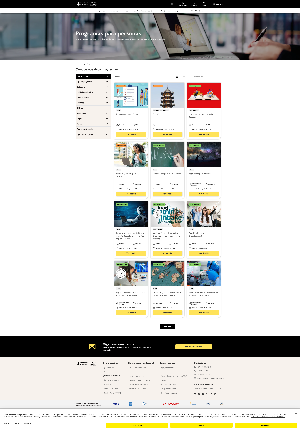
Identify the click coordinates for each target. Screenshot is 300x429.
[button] (93, 81)
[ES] (218, 4)
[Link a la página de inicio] (81, 64)
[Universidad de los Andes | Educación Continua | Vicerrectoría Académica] (86, 365)
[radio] (177, 76)
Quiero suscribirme (193, 346)
